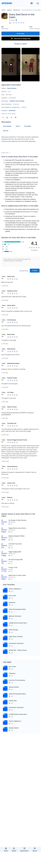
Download (20, 33)
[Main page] (6, 5)
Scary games (7, 126)
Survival (5, 130)
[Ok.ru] (11, 117)
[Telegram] (2, 117)
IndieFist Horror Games (17, 101)
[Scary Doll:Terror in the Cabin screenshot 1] (31, 64)
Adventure (12, 110)
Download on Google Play (22, 38)
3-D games (27, 126)
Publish (34, 270)
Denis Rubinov (11, 88)
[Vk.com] (7, 117)
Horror (18, 126)
